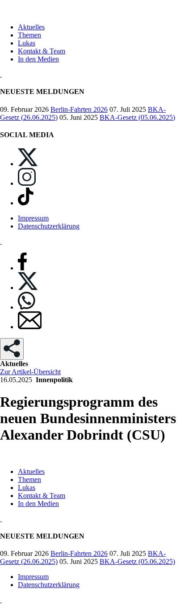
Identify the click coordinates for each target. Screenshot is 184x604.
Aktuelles (31, 27)
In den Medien (38, 59)
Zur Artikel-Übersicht (30, 371)
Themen (29, 35)
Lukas (26, 43)
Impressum (33, 218)
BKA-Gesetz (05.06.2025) (137, 117)
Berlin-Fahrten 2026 (79, 109)
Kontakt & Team (41, 51)
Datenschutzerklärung (48, 226)
